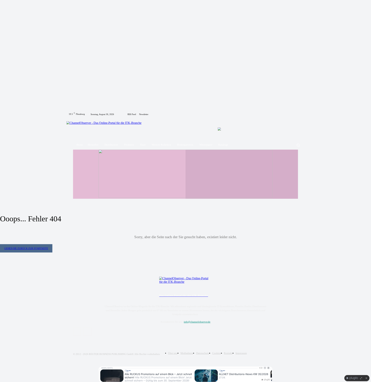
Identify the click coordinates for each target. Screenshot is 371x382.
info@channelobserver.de (197, 321)
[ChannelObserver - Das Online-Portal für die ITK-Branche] (106, 128)
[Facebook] (295, 114)
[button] (298, 144)
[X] (300, 114)
